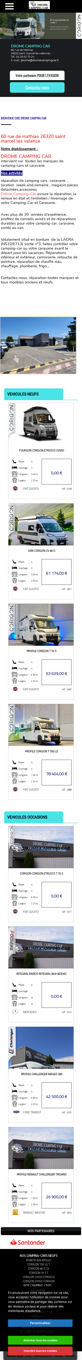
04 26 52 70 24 (25, 56)
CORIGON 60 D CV (38, 1268)
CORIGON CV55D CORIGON (39, 1281)
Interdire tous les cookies (40, 1350)
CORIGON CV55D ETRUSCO (39, 1277)
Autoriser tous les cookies (40, 1340)
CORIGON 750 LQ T (39, 1264)
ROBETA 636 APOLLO (38, 1260)
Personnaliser (40, 1323)
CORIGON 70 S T (38, 1273)
